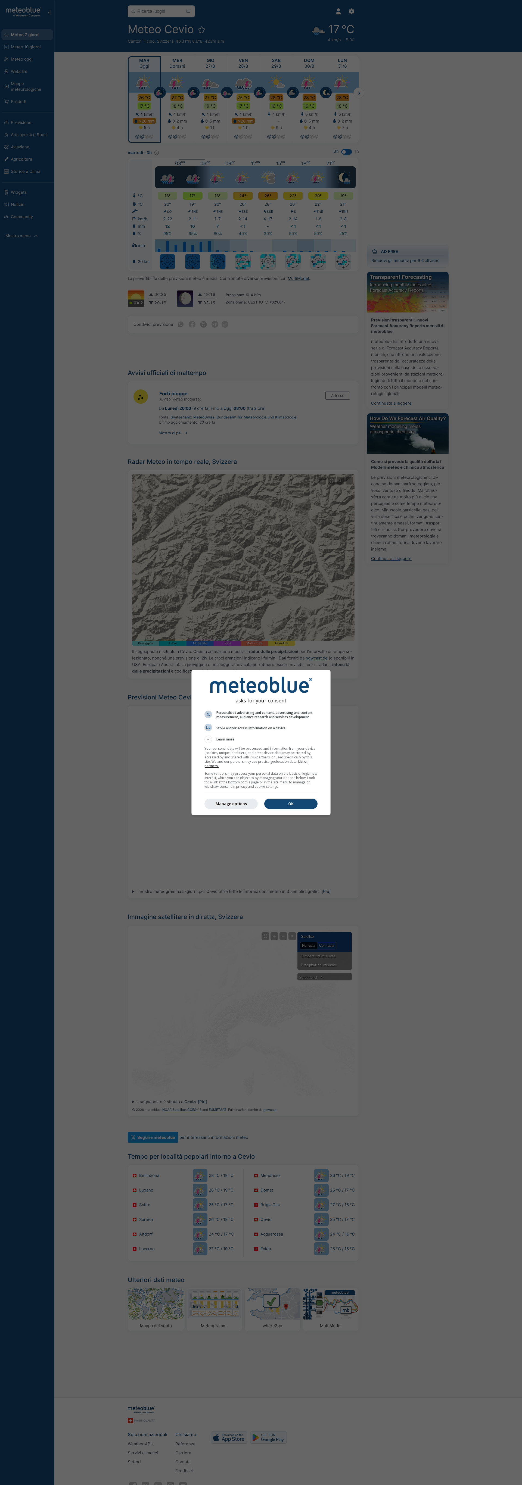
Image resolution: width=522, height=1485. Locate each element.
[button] (261, 739)
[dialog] (261, 742)
